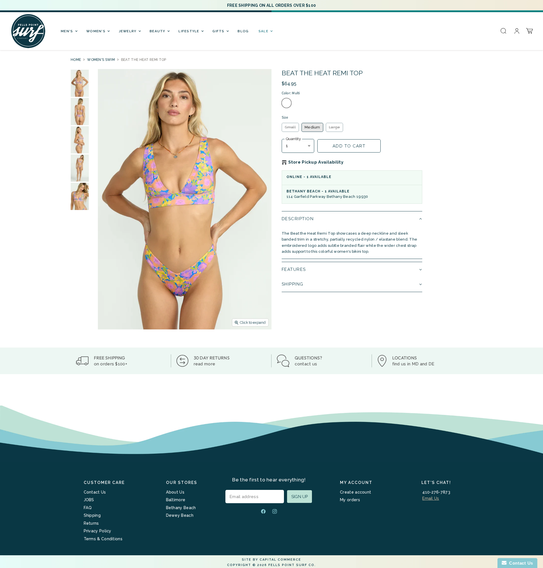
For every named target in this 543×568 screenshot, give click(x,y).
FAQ (88, 507)
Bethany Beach (181, 507)
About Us (175, 492)
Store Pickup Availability (316, 162)
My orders (350, 500)
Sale (264, 31)
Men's (67, 31)
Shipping (92, 515)
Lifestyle (189, 31)
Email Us (430, 498)
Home (76, 60)
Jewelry (128, 31)
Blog (243, 31)
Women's (96, 31)
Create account (355, 492)
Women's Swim (101, 60)
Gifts (219, 31)
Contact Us (95, 492)
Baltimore (176, 500)
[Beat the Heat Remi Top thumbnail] (80, 83)
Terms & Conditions (103, 539)
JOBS (89, 500)
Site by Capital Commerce (271, 559)
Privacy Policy (97, 531)
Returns (91, 523)
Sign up (299, 496)
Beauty (158, 31)
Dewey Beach (179, 515)
